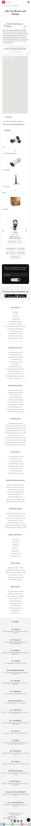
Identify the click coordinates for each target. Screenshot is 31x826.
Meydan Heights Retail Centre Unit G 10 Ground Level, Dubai (15, 722)
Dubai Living (15, 539)
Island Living (15, 551)
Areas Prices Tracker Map (15, 336)
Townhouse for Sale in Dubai (15, 374)
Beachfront (15, 542)
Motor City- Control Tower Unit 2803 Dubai (15, 732)
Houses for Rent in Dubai (15, 402)
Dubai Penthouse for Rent (15, 390)
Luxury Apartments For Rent (15, 466)
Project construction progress (15, 596)
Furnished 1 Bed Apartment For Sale (15, 426)
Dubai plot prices (15, 610)
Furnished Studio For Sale (15, 423)
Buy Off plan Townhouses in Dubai (15, 518)
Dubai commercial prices (15, 608)
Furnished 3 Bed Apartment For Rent (15, 442)
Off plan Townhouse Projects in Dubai (15, 527)
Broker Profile (14, 241)
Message (25, 824)
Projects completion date (15, 594)
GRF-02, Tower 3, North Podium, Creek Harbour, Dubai (15, 772)
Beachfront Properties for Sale (15, 485)
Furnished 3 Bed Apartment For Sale (15, 430)
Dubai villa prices (15, 605)
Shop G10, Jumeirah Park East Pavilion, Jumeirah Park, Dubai (15, 711)
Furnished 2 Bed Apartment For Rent (15, 440)
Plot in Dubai (15, 364)
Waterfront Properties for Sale (15, 490)
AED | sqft (12, 818)
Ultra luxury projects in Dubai (15, 577)
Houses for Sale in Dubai (15, 362)
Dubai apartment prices (15, 603)
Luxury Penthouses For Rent (15, 473)
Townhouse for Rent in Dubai (15, 400)
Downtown (15, 546)
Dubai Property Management (15, 329)
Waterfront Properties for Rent (15, 492)
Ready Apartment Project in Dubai (15, 570)
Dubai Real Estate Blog (15, 321)
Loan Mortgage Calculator (15, 333)
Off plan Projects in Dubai (15, 520)
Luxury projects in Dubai (15, 575)
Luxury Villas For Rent (15, 468)
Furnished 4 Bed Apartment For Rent (15, 445)
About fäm (15, 312)
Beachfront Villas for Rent (15, 497)
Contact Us (15, 317)
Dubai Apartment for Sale (15, 357)
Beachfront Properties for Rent (15, 487)
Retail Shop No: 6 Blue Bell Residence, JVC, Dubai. (16, 804)
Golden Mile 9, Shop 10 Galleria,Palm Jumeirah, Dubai (15, 752)
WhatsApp (17, 824)
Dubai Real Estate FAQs (15, 324)
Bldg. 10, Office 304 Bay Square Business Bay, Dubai (15, 793)
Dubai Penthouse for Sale (15, 352)
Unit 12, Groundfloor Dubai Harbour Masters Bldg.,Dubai (15, 672)
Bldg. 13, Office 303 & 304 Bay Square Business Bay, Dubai (15, 652)
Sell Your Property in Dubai (15, 338)
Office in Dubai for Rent (15, 397)
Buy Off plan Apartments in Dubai (15, 513)
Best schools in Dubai (16, 598)
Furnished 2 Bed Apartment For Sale (15, 428)
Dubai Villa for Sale (15, 359)
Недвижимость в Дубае (15, 340)
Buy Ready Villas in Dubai (15, 371)
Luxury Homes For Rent (15, 471)
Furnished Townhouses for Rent (15, 409)
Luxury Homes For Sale (15, 461)
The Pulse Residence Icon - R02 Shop (15, 702)
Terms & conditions (15, 815)
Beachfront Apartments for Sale (15, 499)
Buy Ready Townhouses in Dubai (15, 376)
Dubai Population (15, 613)
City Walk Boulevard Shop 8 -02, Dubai (15, 662)
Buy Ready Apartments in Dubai (15, 369)
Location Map (15, 319)
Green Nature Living (15, 553)
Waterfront (15, 544)
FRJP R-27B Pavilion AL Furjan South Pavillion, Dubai (15, 631)
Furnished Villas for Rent (15, 407)
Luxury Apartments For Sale (15, 456)
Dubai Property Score (15, 331)
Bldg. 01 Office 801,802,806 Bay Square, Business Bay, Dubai (15, 641)
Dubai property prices (15, 601)
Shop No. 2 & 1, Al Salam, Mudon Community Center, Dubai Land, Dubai (15, 742)
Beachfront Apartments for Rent (15, 501)
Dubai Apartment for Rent (15, 392)
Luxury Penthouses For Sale (15, 464)
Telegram (7, 824)
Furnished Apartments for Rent (15, 404)
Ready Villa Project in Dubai (15, 568)
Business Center (15, 556)
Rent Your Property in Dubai (15, 411)
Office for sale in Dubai (15, 366)
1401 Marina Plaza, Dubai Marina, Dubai (15, 692)
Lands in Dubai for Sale (15, 378)
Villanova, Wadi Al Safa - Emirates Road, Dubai (15, 763)
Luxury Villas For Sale (15, 459)
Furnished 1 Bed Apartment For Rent (15, 437)
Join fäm (15, 314)
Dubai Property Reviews (15, 579)
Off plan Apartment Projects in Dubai (15, 525)
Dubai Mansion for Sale (15, 355)
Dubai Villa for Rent (15, 395)
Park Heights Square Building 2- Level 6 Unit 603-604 (15, 682)
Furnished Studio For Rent (15, 435)
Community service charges (15, 591)
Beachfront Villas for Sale (15, 494)
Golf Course (15, 549)
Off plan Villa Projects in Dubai (15, 523)
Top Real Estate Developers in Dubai (15, 326)
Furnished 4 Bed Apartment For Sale (15, 433)
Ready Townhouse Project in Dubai (15, 572)
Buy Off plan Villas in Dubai (15, 516)
